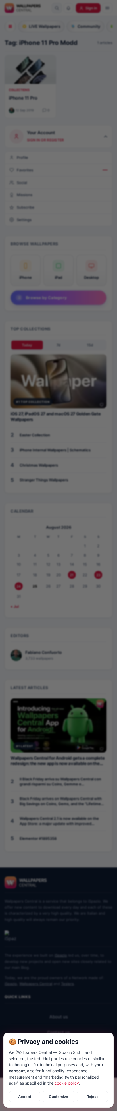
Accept (24, 1096)
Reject (92, 1096)
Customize (58, 1096)
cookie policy (67, 1083)
